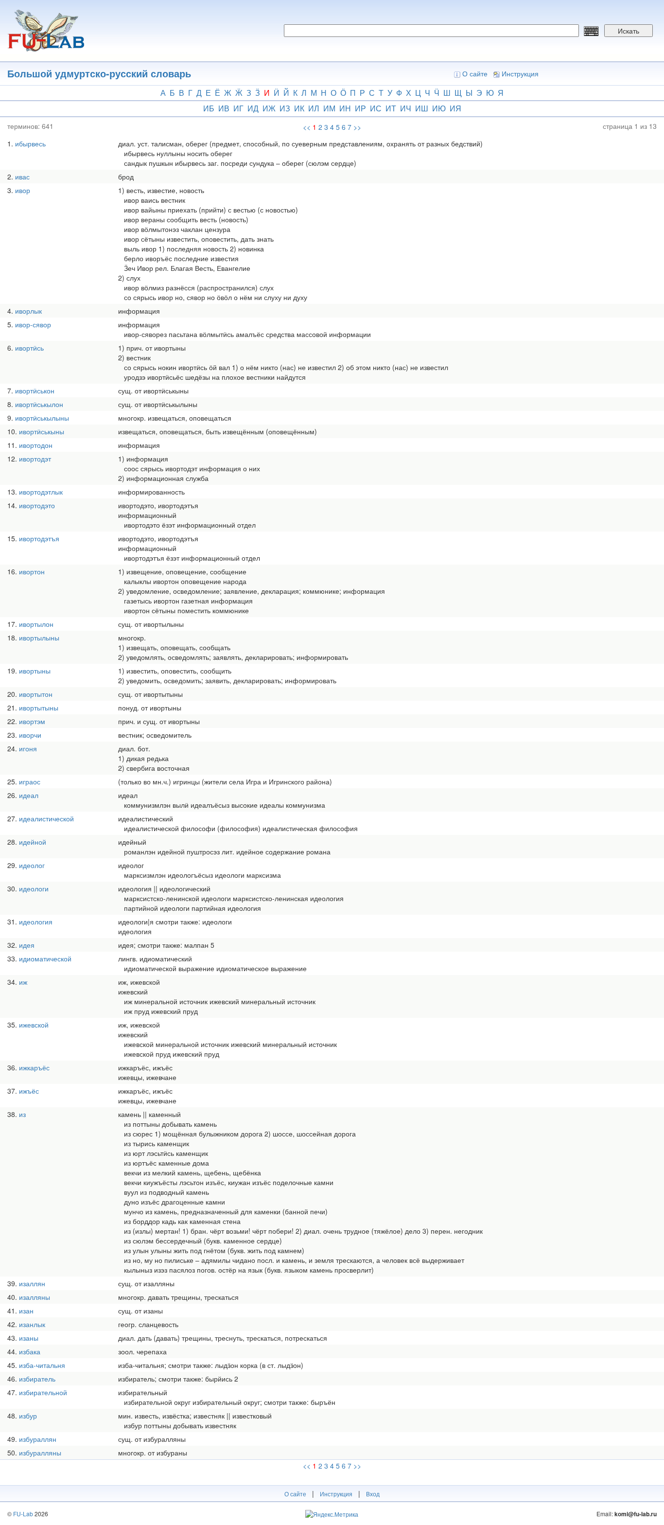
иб (208, 108)
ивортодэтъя (39, 538)
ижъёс (29, 1091)
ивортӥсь (29, 348)
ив (223, 108)
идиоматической (45, 958)
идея (27, 945)
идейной (32, 842)
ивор (22, 190)
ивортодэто (37, 505)
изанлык (32, 1324)
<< (307, 127)
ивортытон (35, 694)
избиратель (37, 1378)
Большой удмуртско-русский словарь (99, 73)
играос (29, 781)
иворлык (28, 311)
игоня (28, 748)
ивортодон (35, 445)
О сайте (475, 73)
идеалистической (46, 818)
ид (253, 108)
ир (360, 108)
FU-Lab (23, 1513)
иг (238, 108)
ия (455, 108)
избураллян (37, 1439)
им (329, 108)
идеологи (34, 888)
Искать (628, 30)
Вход (373, 1494)
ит (390, 108)
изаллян (32, 1283)
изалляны (34, 1297)
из (285, 108)
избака (29, 1351)
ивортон (32, 571)
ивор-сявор (33, 324)
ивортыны (35, 670)
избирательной (43, 1392)
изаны (28, 1338)
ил (313, 108)
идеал (28, 795)
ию (439, 108)
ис (376, 108)
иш (421, 108)
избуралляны (40, 1452)
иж (269, 108)
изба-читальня (42, 1365)
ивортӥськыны (41, 431)
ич (405, 108)
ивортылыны (39, 637)
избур (28, 1415)
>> (357, 127)
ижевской (34, 1024)
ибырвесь (30, 143)
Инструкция (520, 73)
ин (345, 108)
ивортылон (36, 624)
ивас (22, 176)
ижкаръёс (34, 1067)
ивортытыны (38, 707)
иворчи (30, 735)
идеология (35, 921)
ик (299, 108)
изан (26, 1310)
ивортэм (32, 721)
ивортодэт (35, 458)
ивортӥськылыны (42, 418)
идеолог (32, 865)
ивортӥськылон (39, 404)
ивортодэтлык (41, 492)
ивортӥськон (34, 390)
